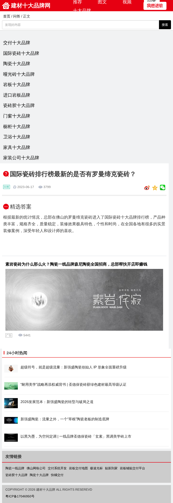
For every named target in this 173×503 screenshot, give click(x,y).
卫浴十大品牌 (16, 136)
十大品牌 (82, 10)
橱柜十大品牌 (16, 126)
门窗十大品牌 (16, 115)
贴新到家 (111, 468)
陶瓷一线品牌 (14, 468)
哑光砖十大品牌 (19, 74)
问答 (16, 16)
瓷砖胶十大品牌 (19, 105)
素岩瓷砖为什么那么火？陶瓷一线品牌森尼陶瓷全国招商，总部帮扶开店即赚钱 (76, 264)
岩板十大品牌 (16, 84)
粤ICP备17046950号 (19, 496)
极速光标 (96, 468)
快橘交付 (57, 475)
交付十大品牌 (16, 42)
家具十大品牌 (16, 147)
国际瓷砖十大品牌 (21, 53)
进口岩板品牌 (16, 95)
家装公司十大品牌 (21, 157)
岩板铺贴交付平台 (132, 468)
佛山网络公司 (36, 468)
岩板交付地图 (78, 468)
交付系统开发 (57, 468)
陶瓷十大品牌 (16, 63)
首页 (6, 16)
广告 (8, 335)
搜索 (165, 25)
